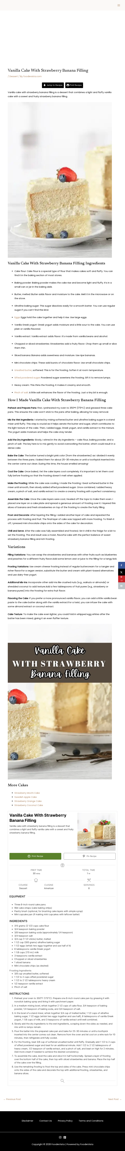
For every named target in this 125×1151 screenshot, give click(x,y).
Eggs (17, 317)
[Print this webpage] (121, 585)
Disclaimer (27, 1120)
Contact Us (45, 1120)
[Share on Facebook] (121, 565)
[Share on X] (121, 572)
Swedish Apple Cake (25, 797)
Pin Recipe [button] (91, 856)
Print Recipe (75, 85)
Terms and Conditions (91, 1120)
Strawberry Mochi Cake (27, 792)
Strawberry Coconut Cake (28, 805)
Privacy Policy (65, 1120)
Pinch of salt (21, 392)
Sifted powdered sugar (27, 377)
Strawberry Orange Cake (28, 801)
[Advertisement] (62, 33)
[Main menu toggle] (119, 5)
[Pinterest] (64, 1137)
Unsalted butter (23, 370)
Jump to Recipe (54, 85)
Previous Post (12, 1099)
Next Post (115, 1099)
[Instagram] (60, 1137)
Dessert (13, 76)
